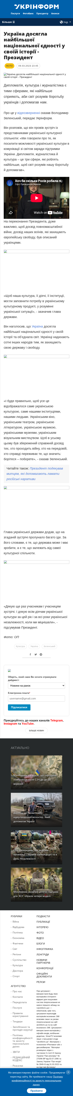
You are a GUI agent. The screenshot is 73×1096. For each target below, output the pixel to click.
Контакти (18, 996)
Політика (18, 932)
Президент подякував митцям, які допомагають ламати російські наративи (35, 474)
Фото (40, 932)
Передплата (20, 1002)
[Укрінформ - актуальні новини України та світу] (36, 6)
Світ (15, 948)
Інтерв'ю (42, 927)
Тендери (18, 1021)
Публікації (43, 921)
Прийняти (36, 1090)
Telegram (56, 720)
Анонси (55, 13)
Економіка (18, 938)
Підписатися (19, 707)
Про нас (17, 991)
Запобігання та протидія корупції (23, 1028)
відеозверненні (28, 113)
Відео (40, 938)
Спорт (16, 976)
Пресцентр (42, 13)
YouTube (28, 723)
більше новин (36, 731)
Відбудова (18, 927)
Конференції (44, 968)
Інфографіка (44, 949)
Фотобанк (28, 13)
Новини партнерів (43, 961)
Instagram (10, 723)
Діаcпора (18, 970)
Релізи (40, 982)
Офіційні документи (44, 975)
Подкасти (43, 916)
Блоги (40, 943)
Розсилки (18, 1065)
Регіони (17, 954)
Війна (16, 921)
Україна (37, 326)
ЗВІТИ (16, 1052)
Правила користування (20, 1014)
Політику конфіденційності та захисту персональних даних (37, 1080)
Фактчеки (18, 943)
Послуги (15, 13)
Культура (20, 646)
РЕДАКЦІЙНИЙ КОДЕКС (21, 1059)
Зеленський (49, 646)
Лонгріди (42, 954)
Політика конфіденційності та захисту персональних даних (22, 1041)
